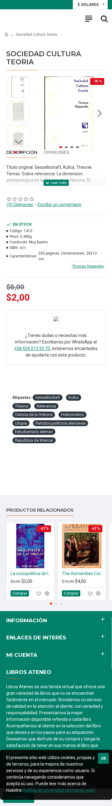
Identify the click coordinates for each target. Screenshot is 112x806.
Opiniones (56, 152)
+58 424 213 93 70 (32, 348)
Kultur (73, 397)
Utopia (21, 423)
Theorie (21, 406)
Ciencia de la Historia (34, 414)
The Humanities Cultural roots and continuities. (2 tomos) (83, 573)
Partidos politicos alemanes (60, 423)
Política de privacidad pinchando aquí (58, 790)
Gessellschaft (47, 397)
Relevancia (46, 406)
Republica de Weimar (34, 440)
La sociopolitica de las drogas (32, 573)
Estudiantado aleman (34, 431)
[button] (38, 113)
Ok (103, 758)
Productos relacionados (39, 510)
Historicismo (72, 414)
